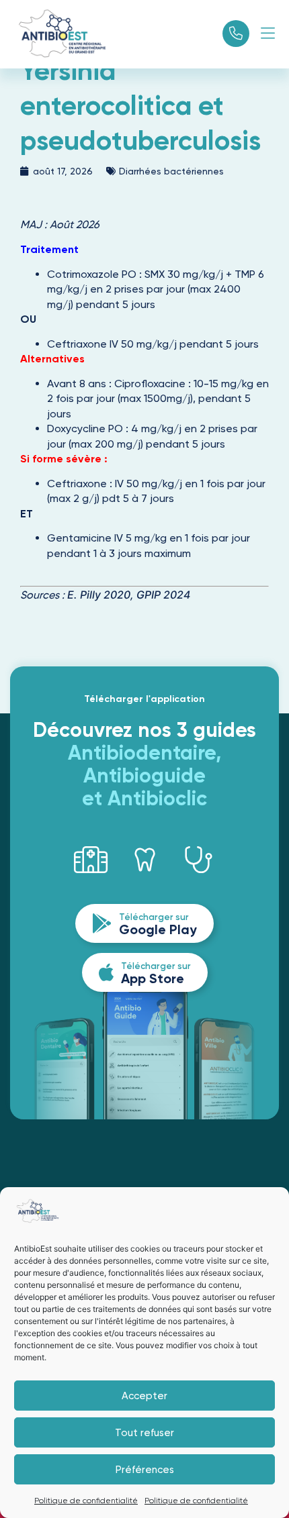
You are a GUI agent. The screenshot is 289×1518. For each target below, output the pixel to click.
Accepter (144, 1396)
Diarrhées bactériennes (171, 171)
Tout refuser (144, 1433)
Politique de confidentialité (86, 1500)
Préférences (145, 1470)
